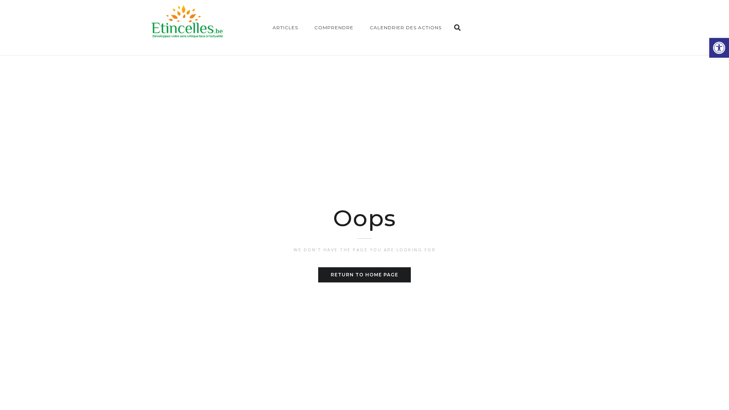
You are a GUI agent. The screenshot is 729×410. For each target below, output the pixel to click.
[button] (719, 48)
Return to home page (364, 275)
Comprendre (333, 27)
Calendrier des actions (406, 27)
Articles (285, 27)
